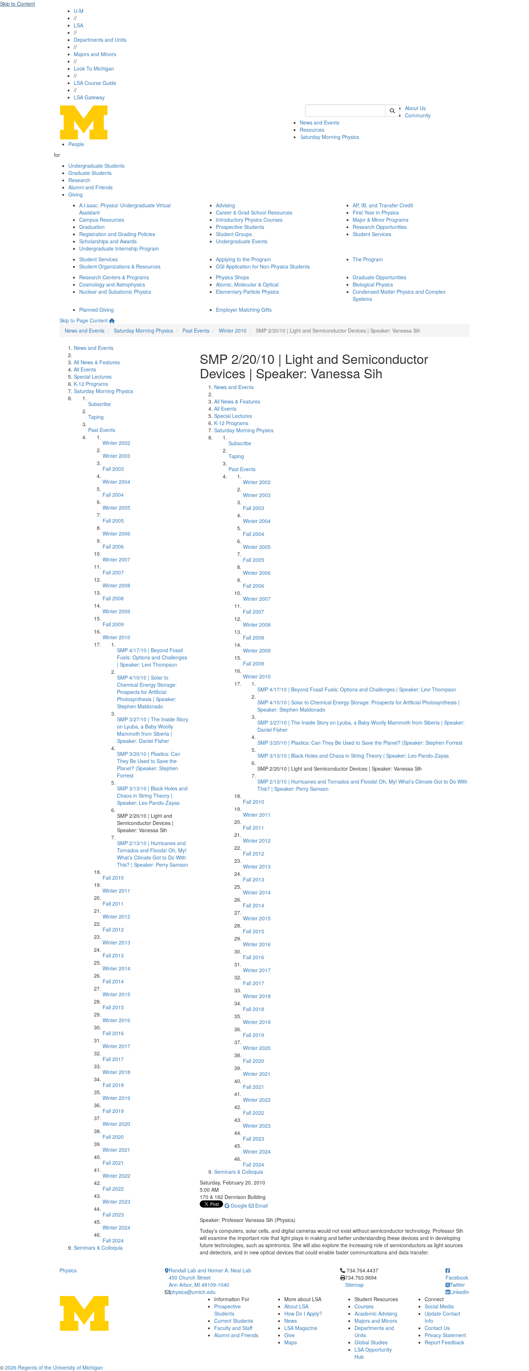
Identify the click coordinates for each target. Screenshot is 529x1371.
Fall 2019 (113, 1110)
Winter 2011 (116, 890)
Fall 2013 (113, 955)
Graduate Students (90, 172)
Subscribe (99, 403)
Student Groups (234, 234)
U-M (78, 10)
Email (261, 1205)
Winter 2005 (116, 507)
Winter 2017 (116, 1046)
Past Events (195, 330)
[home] (112, 320)
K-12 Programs (91, 383)
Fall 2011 (113, 903)
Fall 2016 (113, 1033)
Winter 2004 (116, 481)
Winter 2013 (116, 942)
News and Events (319, 122)
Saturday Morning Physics (329, 136)
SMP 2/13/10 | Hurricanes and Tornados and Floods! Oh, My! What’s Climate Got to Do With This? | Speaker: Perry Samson (152, 853)
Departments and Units (100, 39)
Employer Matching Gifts (244, 309)
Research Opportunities (380, 226)
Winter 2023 (116, 1201)
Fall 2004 (113, 494)
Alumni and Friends (90, 187)
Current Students (233, 1320)
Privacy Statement (445, 1335)
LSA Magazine (300, 1327)
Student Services (372, 234)
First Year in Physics (376, 212)
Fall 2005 (113, 520)
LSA (78, 25)
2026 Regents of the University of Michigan (54, 1367)
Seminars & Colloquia (98, 1247)
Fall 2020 (113, 1136)
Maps (290, 1342)
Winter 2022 (116, 1175)
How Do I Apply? (303, 1313)
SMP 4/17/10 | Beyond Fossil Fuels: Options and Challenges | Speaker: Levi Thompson (152, 657)
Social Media (439, 1306)
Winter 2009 (116, 611)
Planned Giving (96, 309)
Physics (68, 1270)
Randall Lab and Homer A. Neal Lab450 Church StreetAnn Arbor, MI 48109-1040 (210, 1277)
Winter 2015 (116, 994)
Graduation (92, 226)
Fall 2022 (113, 1188)
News (290, 1320)
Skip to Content (17, 3)
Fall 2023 (113, 1214)
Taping (96, 416)
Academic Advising (375, 1313)
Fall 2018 (113, 1084)
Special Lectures (93, 376)
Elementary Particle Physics (247, 291)
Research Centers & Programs (114, 277)
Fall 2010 (113, 877)
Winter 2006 (116, 533)
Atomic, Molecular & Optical (247, 284)
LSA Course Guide (95, 82)
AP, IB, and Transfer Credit (383, 205)
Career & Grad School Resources (254, 212)
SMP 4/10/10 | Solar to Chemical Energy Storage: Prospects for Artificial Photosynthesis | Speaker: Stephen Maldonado (147, 692)
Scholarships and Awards (108, 241)
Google (238, 1205)
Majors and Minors (95, 54)
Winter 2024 (116, 1227)
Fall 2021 (113, 1162)
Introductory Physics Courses (249, 219)
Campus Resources (101, 219)
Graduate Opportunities (379, 277)
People (76, 144)
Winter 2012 (116, 916)
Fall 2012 (113, 929)
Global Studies (371, 1342)
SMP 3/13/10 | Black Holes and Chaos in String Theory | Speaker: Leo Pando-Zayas (152, 795)
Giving (75, 194)
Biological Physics (373, 284)
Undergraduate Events (241, 241)
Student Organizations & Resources (119, 266)
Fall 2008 (113, 598)
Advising (225, 205)
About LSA (296, 1306)
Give (289, 1335)
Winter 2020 (116, 1123)
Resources (312, 129)
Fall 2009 (113, 624)
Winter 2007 (116, 559)
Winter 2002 (116, 442)
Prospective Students (240, 226)
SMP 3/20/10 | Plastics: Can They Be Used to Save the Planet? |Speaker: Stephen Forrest (148, 764)
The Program (368, 259)
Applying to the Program (243, 259)
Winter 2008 (116, 585)
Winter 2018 (116, 1071)
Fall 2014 (113, 981)
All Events (85, 369)
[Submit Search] (392, 110)
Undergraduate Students (96, 165)
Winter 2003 (116, 455)
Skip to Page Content (83, 320)
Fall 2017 (113, 1059)
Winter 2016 (116, 1020)
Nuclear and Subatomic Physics (115, 291)
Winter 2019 (116, 1097)
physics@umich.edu (193, 1291)
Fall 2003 (113, 468)
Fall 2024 (113, 1240)
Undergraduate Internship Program (119, 248)
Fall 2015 (113, 1007)
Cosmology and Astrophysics (112, 284)
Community (418, 115)
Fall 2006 (113, 546)
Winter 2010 (233, 330)
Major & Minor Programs (380, 219)
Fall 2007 (113, 572)
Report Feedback (444, 1342)
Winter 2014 (116, 968)
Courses (364, 1306)
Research (79, 180)
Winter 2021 (116, 1149)
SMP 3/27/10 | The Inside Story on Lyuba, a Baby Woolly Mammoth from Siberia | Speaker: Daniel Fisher (152, 730)
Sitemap (354, 1284)
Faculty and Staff (233, 1327)
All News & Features (97, 362)
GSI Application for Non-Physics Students (263, 266)
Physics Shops (232, 277)
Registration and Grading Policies (117, 234)
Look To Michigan (94, 68)
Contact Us (437, 1327)
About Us (415, 108)
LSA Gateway (89, 97)
